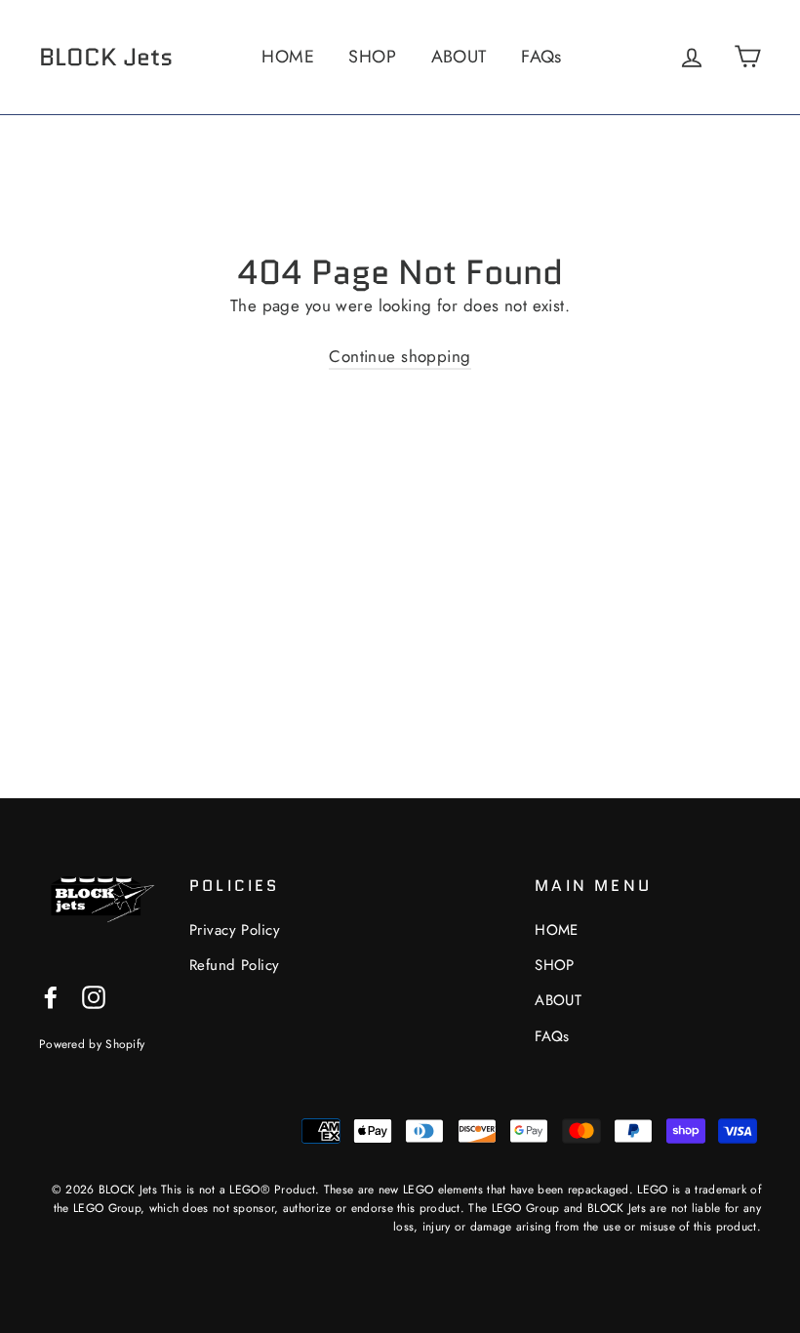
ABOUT (459, 56)
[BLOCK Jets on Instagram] (93, 996)
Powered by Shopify (91, 1043)
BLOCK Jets (106, 56)
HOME (287, 56)
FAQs (541, 56)
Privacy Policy (234, 930)
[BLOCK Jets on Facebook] (50, 996)
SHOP (372, 56)
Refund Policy (234, 965)
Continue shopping (399, 356)
